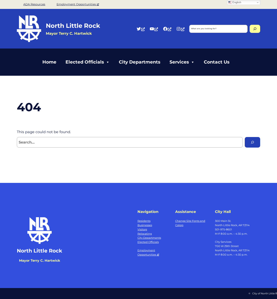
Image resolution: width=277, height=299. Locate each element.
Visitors (142, 229)
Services (179, 62)
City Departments (139, 62)
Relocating (144, 233)
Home (49, 62)
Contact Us (217, 62)
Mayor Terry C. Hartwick (39, 260)
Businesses (144, 225)
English (236, 2)
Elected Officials (84, 62)
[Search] (255, 29)
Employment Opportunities (76, 4)
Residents (143, 220)
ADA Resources (34, 4)
